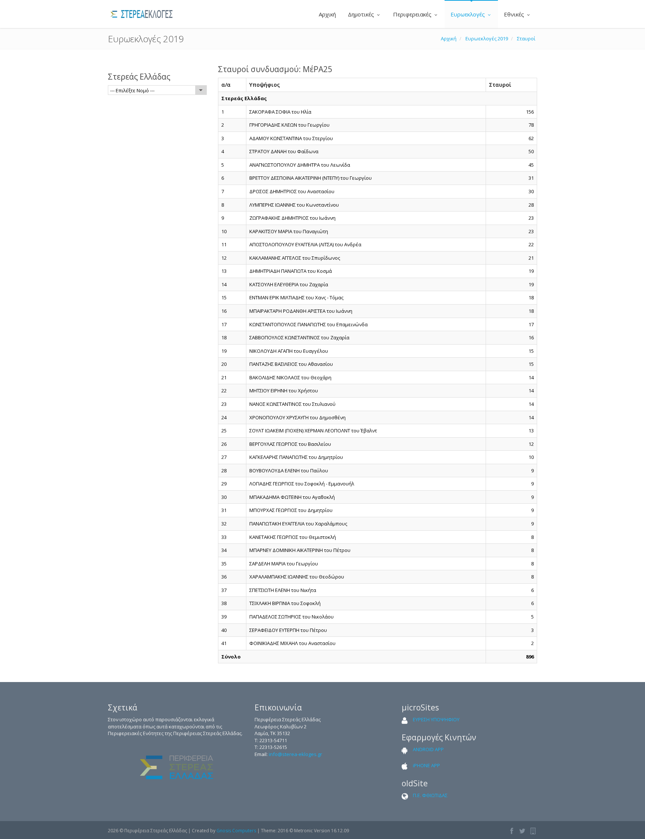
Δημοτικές (362, 14)
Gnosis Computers (236, 830)
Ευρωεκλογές (468, 14)
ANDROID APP (428, 749)
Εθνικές (515, 14)
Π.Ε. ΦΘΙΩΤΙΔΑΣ (430, 795)
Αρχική (326, 14)
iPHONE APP (426, 765)
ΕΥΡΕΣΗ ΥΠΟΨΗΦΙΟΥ (436, 719)
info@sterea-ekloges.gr (295, 754)
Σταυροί (526, 38)
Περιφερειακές (413, 14)
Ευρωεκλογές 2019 (486, 38)
